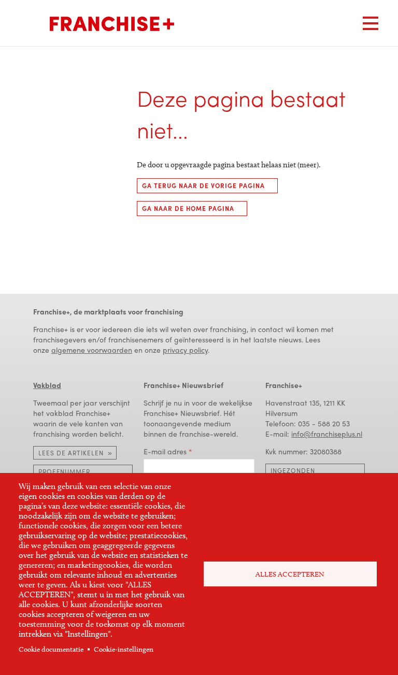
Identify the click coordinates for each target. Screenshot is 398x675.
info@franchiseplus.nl (326, 433)
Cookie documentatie (51, 649)
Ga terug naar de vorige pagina (203, 185)
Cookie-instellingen (123, 649)
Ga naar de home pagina (188, 208)
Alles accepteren (289, 574)
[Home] (112, 24)
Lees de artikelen (71, 452)
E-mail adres (165, 451)
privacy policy (185, 349)
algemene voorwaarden (91, 349)
